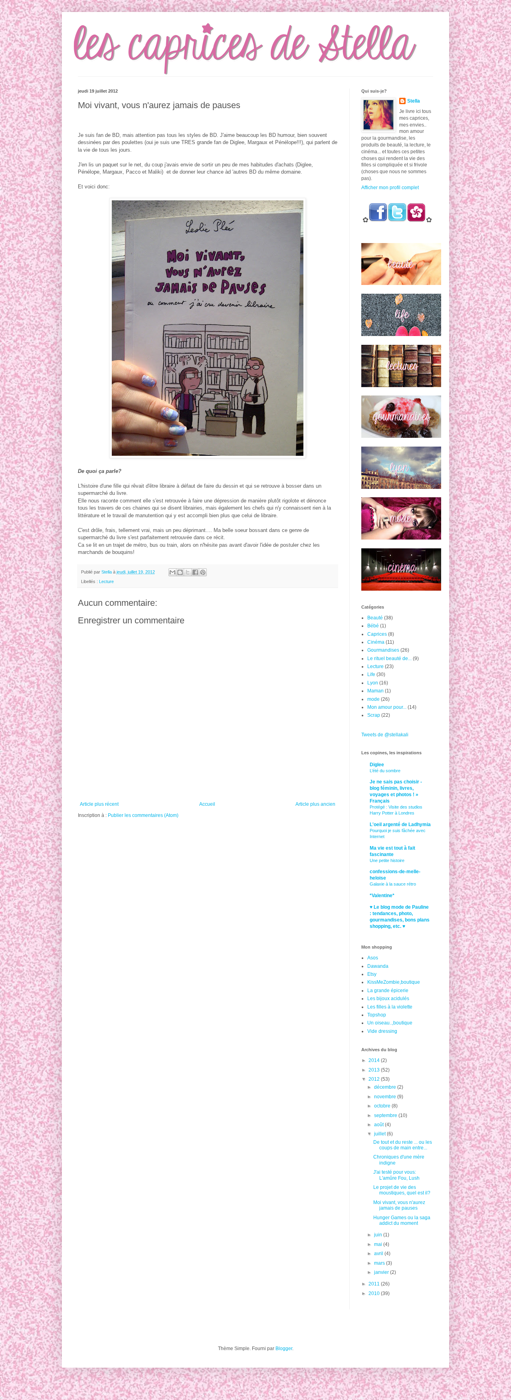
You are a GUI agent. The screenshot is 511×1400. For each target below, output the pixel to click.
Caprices (377, 634)
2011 (374, 1284)
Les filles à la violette (389, 1007)
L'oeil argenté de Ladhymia (400, 824)
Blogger (283, 1348)
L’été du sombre (385, 770)
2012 (374, 1079)
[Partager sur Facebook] (195, 572)
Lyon (372, 683)
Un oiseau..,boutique (389, 1023)
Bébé (373, 626)
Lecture (106, 581)
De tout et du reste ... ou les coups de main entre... (402, 1145)
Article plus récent (99, 804)
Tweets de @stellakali (384, 735)
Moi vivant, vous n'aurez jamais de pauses (399, 1205)
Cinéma (375, 642)
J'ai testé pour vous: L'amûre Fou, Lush (396, 1175)
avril (379, 1253)
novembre (385, 1096)
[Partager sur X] (188, 572)
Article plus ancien (315, 804)
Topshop (376, 1015)
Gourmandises (383, 650)
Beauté (375, 618)
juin (378, 1235)
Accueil (207, 804)
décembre (385, 1087)
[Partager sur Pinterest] (203, 572)
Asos (372, 958)
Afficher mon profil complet (390, 187)
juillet (380, 1134)
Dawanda (377, 966)
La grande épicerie (387, 990)
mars (380, 1263)
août (379, 1124)
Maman (375, 691)
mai (378, 1244)
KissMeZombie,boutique (393, 982)
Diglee (377, 764)
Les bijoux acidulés (388, 998)
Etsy (371, 974)
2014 (374, 1060)
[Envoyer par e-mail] (172, 572)
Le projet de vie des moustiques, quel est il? (401, 1190)
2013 (374, 1070)
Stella (413, 101)
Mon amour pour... (386, 707)
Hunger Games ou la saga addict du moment (401, 1220)
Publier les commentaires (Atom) (143, 815)
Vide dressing (382, 1031)
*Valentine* (382, 895)
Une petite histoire (387, 860)
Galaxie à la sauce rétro (393, 884)
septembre (386, 1115)
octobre (383, 1106)
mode (373, 699)
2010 (374, 1293)
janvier (382, 1272)
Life (371, 674)
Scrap (373, 715)
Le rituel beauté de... (389, 658)
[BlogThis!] (180, 572)
